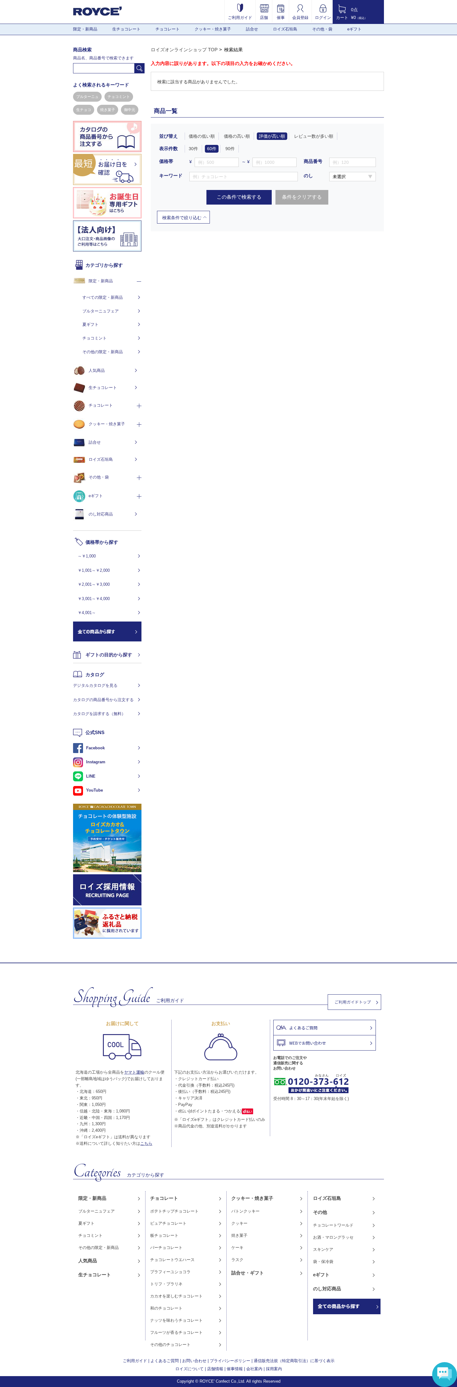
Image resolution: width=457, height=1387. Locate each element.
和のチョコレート (166, 1308)
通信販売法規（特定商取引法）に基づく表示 (294, 1360)
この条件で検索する (239, 197)
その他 (320, 1212)
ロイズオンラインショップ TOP (184, 49)
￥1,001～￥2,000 (94, 570)
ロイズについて (189, 1368)
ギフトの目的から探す (108, 654)
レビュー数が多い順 (313, 136)
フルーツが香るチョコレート (176, 1332)
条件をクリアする (302, 197)
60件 (211, 148)
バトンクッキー (245, 1211)
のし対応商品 (101, 514)
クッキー (239, 1223)
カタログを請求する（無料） (99, 713)
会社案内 (254, 1368)
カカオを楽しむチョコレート (176, 1296)
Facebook (95, 748)
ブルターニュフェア (100, 311)
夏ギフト (90, 324)
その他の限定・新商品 (102, 351)
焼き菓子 (107, 110)
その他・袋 (322, 29)
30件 (193, 148)
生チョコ (83, 110)
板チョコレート (164, 1235)
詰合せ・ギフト (247, 1272)
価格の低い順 (202, 136)
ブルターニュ (87, 97)
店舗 (264, 17)
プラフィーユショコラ (170, 1271)
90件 (230, 148)
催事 (281, 17)
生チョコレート (126, 29)
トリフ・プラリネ (166, 1284)
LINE (90, 776)
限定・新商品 (85, 29)
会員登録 (300, 17)
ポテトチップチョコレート (174, 1211)
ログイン (323, 17)
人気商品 (97, 370)
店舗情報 (215, 1368)
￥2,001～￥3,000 (94, 584)
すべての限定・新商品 (102, 297)
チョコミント (119, 97)
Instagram (95, 762)
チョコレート (167, 29)
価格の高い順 (237, 136)
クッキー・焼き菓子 (213, 29)
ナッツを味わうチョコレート (176, 1320)
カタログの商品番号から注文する (103, 699)
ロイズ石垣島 (285, 29)
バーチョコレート (166, 1247)
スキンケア (323, 1249)
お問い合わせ (194, 1360)
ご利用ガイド (240, 17)
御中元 (129, 110)
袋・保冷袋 (323, 1261)
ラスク (237, 1259)
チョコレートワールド (333, 1225)
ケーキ (237, 1247)
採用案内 (274, 1368)
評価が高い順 (272, 136)
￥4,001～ (87, 612)
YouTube (94, 790)
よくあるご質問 (164, 1360)
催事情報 (235, 1368)
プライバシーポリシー (230, 1360)
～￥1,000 (87, 556)
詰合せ (252, 29)
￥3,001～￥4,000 (94, 598)
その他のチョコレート (170, 1344)
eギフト (354, 29)
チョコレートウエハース (172, 1259)
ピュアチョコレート (168, 1223)
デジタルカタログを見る (95, 685)
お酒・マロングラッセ (333, 1237)
